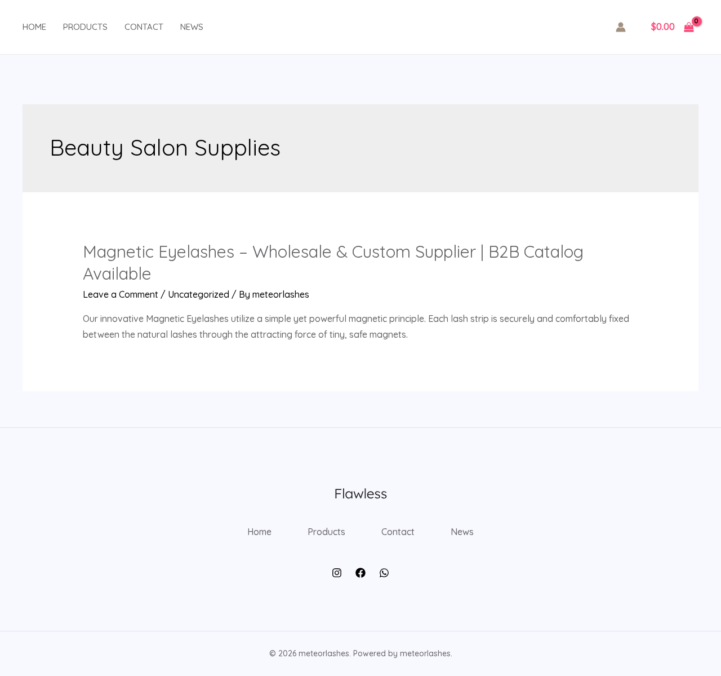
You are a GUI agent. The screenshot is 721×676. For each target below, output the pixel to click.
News (191, 26)
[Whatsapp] (384, 573)
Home (34, 26)
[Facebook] (360, 573)
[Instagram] (337, 573)
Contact (143, 26)
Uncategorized (198, 294)
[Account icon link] (621, 27)
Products (85, 26)
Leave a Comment (120, 294)
